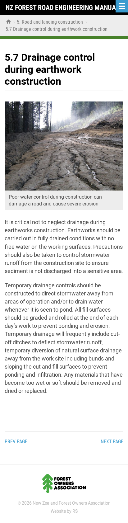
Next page (112, 442)
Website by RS (64, 511)
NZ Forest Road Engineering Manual (62, 8)
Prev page (16, 442)
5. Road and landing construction (50, 22)
